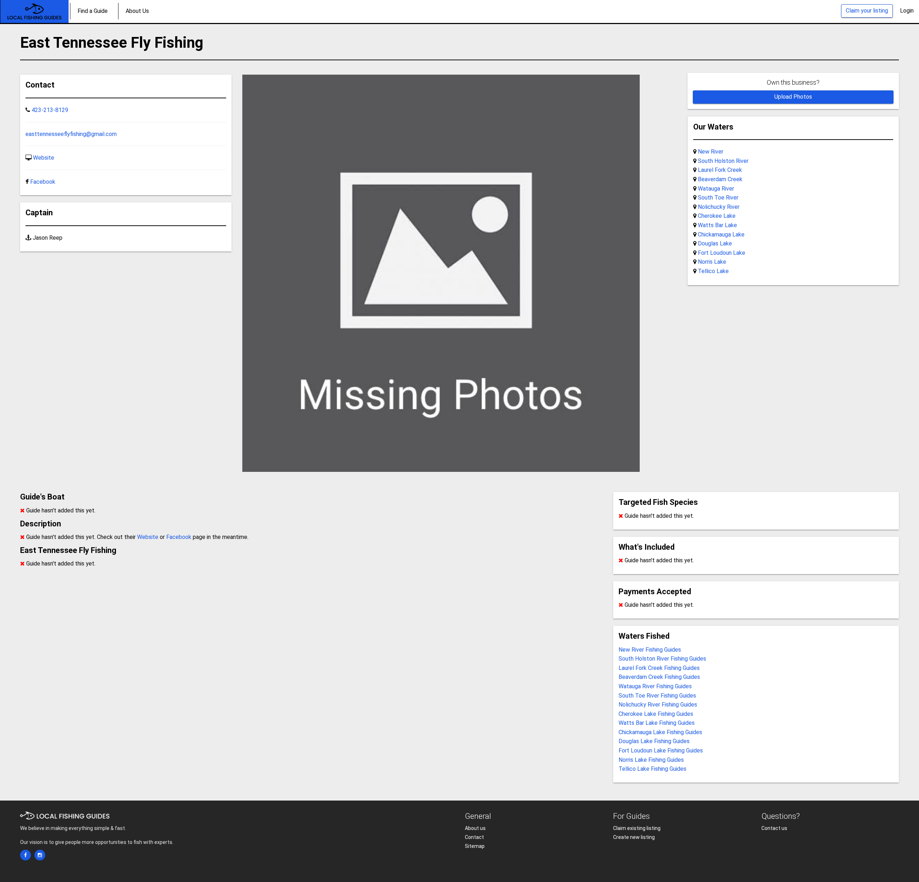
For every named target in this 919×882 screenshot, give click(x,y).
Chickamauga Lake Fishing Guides (660, 732)
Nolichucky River (719, 206)
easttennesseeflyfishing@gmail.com (71, 134)
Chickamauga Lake (721, 234)
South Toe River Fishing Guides (657, 695)
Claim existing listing (637, 828)
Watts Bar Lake (717, 225)
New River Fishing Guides (650, 649)
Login (907, 10)
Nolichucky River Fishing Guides (658, 704)
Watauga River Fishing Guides (655, 686)
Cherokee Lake (717, 215)
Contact (474, 837)
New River (710, 151)
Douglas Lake (715, 243)
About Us (137, 11)
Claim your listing (867, 10)
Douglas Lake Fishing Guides (654, 741)
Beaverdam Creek (720, 179)
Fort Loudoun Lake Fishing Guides (661, 750)
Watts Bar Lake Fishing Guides (657, 722)
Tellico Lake (713, 271)
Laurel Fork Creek (720, 169)
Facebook (42, 181)
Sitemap (475, 846)
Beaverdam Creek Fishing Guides (659, 677)
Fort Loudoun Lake (721, 252)
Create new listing (634, 837)
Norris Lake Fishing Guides (651, 759)
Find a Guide (93, 11)
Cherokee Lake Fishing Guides (656, 713)
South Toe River (718, 197)
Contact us (774, 828)
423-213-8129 (50, 110)
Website (43, 157)
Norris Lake (712, 261)
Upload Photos (793, 96)
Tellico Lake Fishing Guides (652, 768)
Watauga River (716, 188)
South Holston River (723, 161)
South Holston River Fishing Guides (662, 658)
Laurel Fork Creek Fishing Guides (659, 668)
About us (475, 828)
